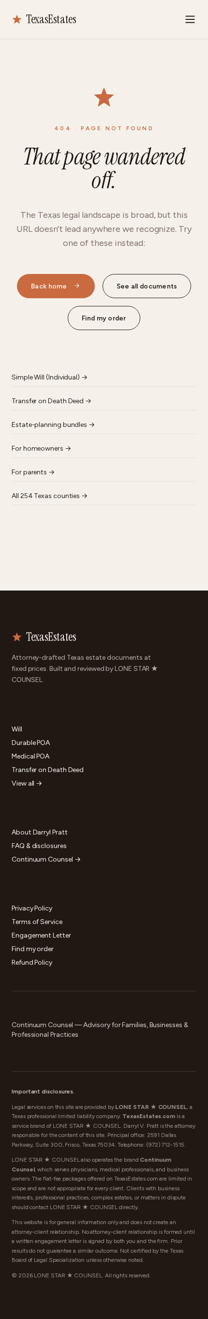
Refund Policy (32, 962)
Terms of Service (37, 922)
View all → (27, 783)
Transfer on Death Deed (48, 770)
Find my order (104, 318)
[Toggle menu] (190, 19)
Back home (49, 286)
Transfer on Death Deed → (51, 401)
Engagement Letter (41, 935)
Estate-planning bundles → (53, 425)
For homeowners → (41, 448)
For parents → (33, 472)
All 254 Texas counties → (50, 496)
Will (17, 729)
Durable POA (31, 743)
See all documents (147, 286)
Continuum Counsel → (46, 859)
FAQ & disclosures (39, 846)
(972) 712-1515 (165, 1144)
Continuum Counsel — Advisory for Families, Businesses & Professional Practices (100, 1030)
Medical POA (30, 756)
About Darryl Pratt (40, 832)
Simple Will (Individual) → (50, 377)
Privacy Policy (32, 908)
